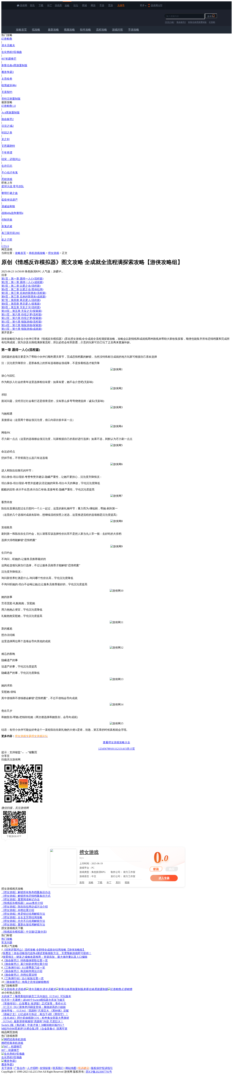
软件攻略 (85, 29)
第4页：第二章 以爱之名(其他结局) (22, 289)
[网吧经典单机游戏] (13, 1039)
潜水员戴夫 (8, 45)
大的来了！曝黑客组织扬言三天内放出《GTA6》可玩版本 (36, 996)
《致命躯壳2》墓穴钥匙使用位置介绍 (25, 964)
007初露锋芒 (8, 58)
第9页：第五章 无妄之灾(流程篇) (21, 307)
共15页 (131, 748)
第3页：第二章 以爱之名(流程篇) (21, 285)
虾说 (156, 869)
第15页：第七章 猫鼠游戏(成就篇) (21, 328)
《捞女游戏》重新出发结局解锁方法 (23, 924)
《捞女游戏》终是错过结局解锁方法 (23, 913)
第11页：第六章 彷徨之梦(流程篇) (21, 314)
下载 (41, 5)
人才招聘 (32, 1068)
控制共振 (6, 219)
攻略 (67, 5)
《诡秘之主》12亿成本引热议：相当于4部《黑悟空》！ (34, 1014)
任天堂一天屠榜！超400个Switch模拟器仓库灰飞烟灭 (33, 999)
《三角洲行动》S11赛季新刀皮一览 (24, 967)
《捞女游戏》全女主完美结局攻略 (21, 917)
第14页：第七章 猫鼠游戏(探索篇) (21, 325)
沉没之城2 (169, 22)
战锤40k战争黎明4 (12, 213)
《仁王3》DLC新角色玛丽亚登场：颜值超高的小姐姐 (33, 1007)
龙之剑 (5, 139)
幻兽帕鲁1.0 (8, 105)
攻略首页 (21, 29)
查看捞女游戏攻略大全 (116, 742)
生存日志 (6, 165)
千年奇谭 (6, 152)
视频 (127, 882)
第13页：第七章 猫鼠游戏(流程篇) (21, 321)
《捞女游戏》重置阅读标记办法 (20, 899)
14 (122, 748)
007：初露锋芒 (10, 1050)
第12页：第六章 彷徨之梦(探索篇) (21, 318)
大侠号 (121, 5)
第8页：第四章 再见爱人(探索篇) (21, 303)
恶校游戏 (6, 179)
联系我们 (58, 1068)
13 (120, 748)
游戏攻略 (29, 18)
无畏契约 (6, 92)
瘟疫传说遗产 (9, 199)
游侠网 (23, 5)
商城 (84, 5)
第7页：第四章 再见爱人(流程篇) (21, 300)
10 (112, 748)
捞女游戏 (53, 253)
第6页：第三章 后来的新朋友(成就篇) (23, 296)
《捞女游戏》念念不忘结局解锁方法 (23, 921)
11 (114, 748)
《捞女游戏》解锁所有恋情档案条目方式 (25, 895)
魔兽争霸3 (7, 72)
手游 (101, 5)
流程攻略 (101, 29)
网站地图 (70, 1068)
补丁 (49, 5)
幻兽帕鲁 (6, 38)
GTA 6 (5, 246)
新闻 (81, 882)
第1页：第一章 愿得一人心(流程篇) (22, 278)
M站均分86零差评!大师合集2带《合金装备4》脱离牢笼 (34, 1028)
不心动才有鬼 (9, 172)
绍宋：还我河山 (10, 159)
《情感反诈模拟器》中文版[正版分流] (24, 931)
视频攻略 (69, 29)
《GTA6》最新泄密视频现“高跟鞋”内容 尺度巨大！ (32, 1021)
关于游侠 (6, 1068)
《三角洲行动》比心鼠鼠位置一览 (23, 978)
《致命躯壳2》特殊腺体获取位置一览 (25, 960)
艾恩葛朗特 (8, 145)
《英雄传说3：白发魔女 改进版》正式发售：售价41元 (33, 1003)
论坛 (75, 5)
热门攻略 (6, 938)
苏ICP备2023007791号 (99, 1071)
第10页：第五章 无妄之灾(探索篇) (21, 310)
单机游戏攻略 (37, 253)
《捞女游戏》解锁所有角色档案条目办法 (25, 892)
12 (117, 748)
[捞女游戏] (63, 867)
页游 (110, 5)
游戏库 (58, 5)
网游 (93, 5)
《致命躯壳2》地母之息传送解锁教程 (26, 982)
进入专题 (164, 878)
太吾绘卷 (6, 78)
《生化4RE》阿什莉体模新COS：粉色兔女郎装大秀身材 (35, 1017)
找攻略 (36, 29)
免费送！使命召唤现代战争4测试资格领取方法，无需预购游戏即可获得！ (47, 953)
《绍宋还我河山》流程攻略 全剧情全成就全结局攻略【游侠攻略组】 (44, 949)
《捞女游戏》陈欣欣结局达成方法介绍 (24, 906)
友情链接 (45, 1068)
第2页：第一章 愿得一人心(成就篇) (22, 282)
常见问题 (6, 942)
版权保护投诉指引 (102, 1068)
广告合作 (19, 1068)
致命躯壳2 (181, 22)
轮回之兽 (6, 132)
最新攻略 (53, 29)
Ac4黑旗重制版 (10, 112)
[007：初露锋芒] (11, 1046)
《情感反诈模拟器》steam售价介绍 (22, 903)
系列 (118, 882)
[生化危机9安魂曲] (13, 1053)
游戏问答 (117, 29)
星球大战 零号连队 (12, 186)
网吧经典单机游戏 (12, 1043)
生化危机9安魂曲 (11, 52)
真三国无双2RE (10, 233)
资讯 (32, 5)
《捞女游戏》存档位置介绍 (17, 910)
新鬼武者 (6, 226)
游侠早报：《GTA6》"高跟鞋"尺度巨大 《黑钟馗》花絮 (35, 1010)
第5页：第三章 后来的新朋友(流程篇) (23, 293)
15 (125, 748)
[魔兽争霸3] (8, 1060)
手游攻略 (133, 29)
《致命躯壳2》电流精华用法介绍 (22, 971)
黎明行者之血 (9, 193)
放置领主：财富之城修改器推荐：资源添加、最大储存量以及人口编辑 (45, 956)
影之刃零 (6, 239)
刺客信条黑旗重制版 (197, 22)
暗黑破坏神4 (8, 85)
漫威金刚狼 (8, 206)
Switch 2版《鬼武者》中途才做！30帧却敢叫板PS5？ (32, 1025)
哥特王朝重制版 (10, 98)
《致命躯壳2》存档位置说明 (20, 974)
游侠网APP (156, 5)
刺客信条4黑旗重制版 (14, 65)
